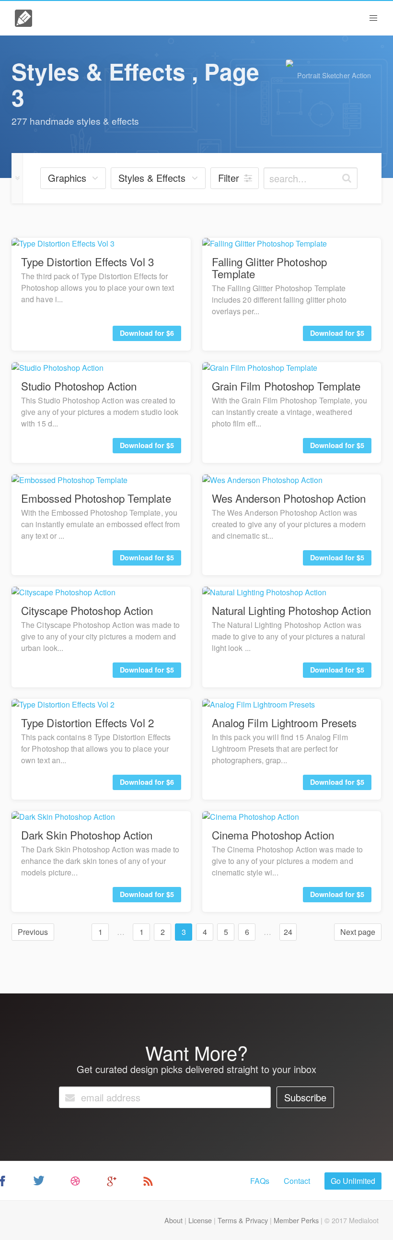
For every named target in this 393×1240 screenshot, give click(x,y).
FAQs (259, 1180)
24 (288, 931)
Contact (297, 1180)
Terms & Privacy (243, 1220)
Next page (357, 931)
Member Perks (296, 1220)
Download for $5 (337, 333)
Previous (33, 931)
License (200, 1220)
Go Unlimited (353, 1180)
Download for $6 (147, 333)
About (173, 1220)
